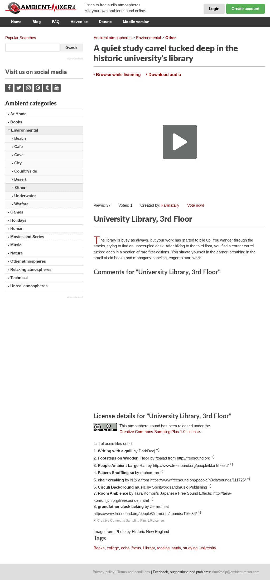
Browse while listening (118, 74)
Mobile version (136, 22)
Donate (105, 22)
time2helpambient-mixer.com (235, 572)
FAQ (56, 22)
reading (163, 548)
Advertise (79, 22)
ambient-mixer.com (44, 8)
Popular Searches (20, 37)
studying (190, 548)
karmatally (170, 205)
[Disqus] (179, 345)
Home (16, 22)
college (113, 548)
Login (214, 8)
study (176, 548)
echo (125, 548)
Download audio (164, 74)
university (208, 548)
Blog (36, 22)
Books (99, 548)
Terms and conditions (133, 572)
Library (149, 548)
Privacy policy (103, 572)
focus (136, 548)
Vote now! (195, 205)
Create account (245, 8)
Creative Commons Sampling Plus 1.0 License (159, 431)
